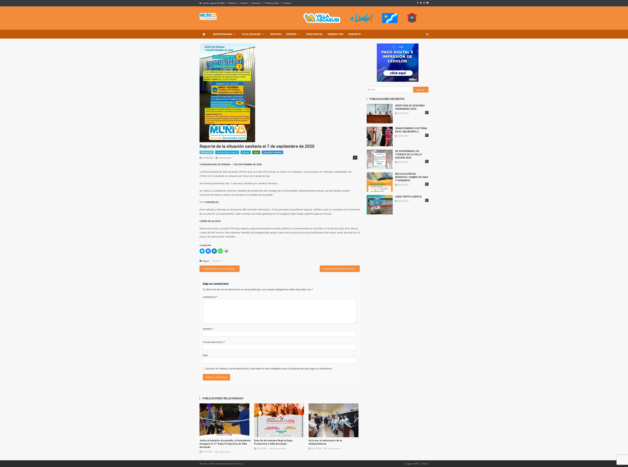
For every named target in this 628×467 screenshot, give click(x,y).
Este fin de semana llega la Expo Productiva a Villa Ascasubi (273, 442)
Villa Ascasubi (251, 34)
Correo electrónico (214, 342)
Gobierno (232, 3)
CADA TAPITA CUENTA (408, 196)
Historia (244, 3)
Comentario (210, 296)
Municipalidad (222, 34)
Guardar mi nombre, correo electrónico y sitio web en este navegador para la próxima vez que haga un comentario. (269, 368)
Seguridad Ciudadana (272, 152)
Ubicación (256, 3)
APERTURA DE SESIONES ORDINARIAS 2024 (410, 107)
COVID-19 (216, 260)
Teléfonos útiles (272, 3)
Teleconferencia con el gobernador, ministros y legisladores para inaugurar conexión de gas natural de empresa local (222, 268)
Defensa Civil (206, 152)
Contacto (287, 3)
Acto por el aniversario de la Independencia (325, 442)
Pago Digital (314, 34)
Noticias (275, 34)
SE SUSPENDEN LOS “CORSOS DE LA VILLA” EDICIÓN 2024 (408, 154)
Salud (256, 152)
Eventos (291, 34)
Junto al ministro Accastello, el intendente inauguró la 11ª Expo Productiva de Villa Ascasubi (225, 444)
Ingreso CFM (335, 34)
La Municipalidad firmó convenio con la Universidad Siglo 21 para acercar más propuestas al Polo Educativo (341, 268)
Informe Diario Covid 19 (227, 152)
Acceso (425, 463)
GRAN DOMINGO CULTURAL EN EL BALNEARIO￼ (411, 130)
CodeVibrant (237, 463)
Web (205, 355)
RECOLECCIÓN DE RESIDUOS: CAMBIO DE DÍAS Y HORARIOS (411, 177)
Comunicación (225, 157)
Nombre (208, 328)
